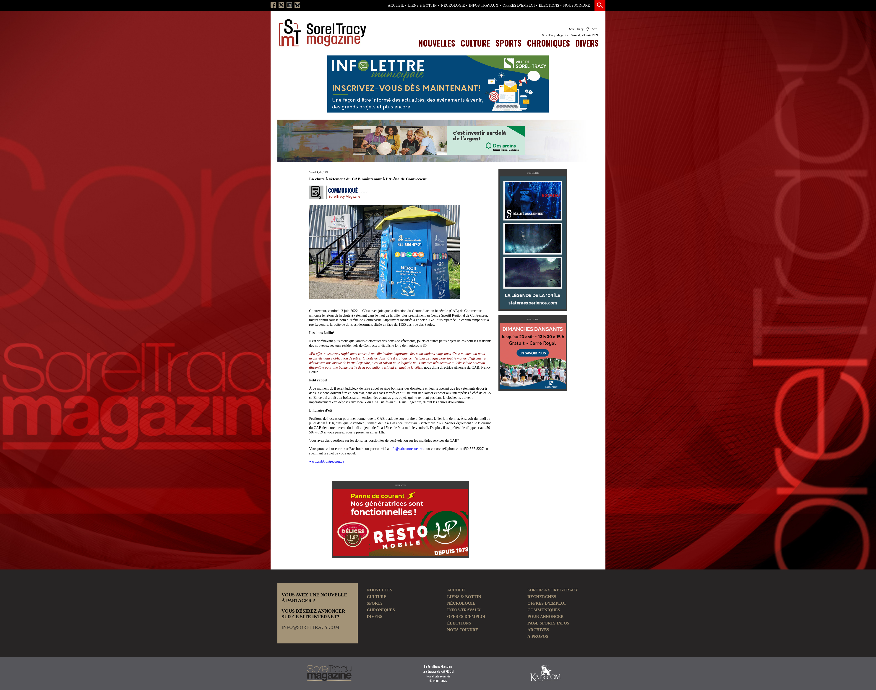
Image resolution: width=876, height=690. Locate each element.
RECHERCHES (541, 596)
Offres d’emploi (519, 5)
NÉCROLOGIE (453, 5)
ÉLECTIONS (549, 5)
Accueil (396, 5)
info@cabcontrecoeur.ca (407, 449)
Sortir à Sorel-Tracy (552, 590)
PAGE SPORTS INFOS (548, 623)
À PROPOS (537, 636)
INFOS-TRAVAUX (483, 5)
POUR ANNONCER (545, 616)
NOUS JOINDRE (576, 5)
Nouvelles (436, 43)
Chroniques (548, 43)
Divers (587, 43)
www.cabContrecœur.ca (326, 461)
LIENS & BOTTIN (422, 5)
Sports (508, 43)
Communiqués (543, 610)
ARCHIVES (538, 629)
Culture (475, 43)
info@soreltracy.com (310, 627)
